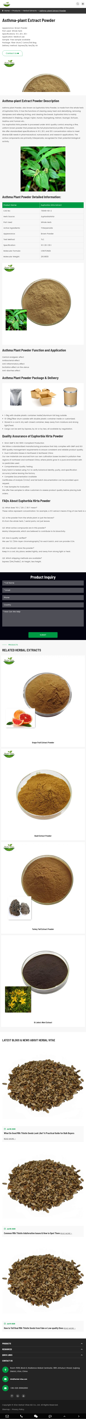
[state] (79, 1416)
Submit (43, 634)
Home (7, 10)
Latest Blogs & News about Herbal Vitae (28, 1040)
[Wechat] (36, 1416)
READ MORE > (10, 1138)
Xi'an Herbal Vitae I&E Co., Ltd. (27, 1405)
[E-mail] (7, 1416)
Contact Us (7, 1360)
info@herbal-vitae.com (18, 1379)
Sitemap (6, 1409)
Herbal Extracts (30, 10)
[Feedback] (50, 1416)
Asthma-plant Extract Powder (52, 10)
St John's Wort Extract (43, 1022)
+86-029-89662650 (19, 1388)
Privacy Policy (18, 1409)
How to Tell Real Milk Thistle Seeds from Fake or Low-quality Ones (33, 1328)
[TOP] (64, 1416)
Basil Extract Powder (43, 836)
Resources (7, 1349)
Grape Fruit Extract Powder (43, 742)
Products (16, 10)
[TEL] (21, 1416)
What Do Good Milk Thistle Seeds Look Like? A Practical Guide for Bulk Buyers (39, 1133)
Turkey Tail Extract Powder (43, 929)
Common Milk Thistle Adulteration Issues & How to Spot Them (32, 1233)
